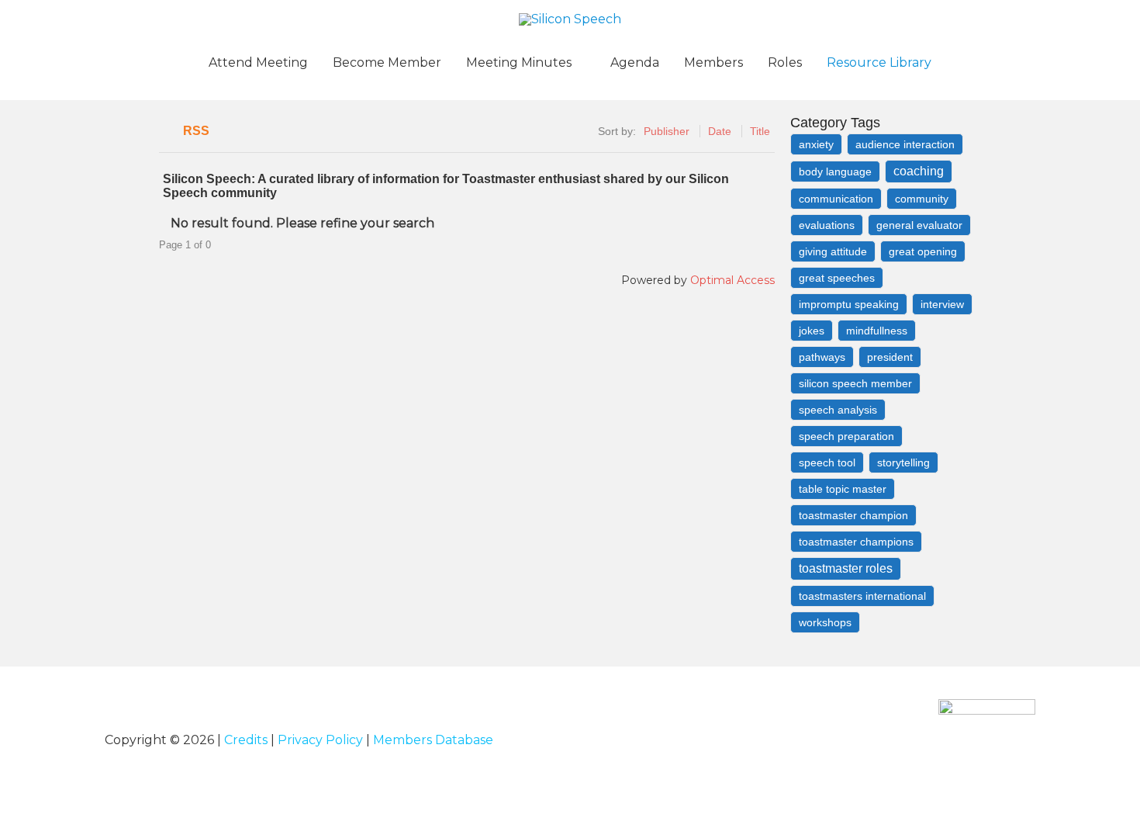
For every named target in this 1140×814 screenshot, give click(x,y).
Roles (785, 62)
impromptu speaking (849, 304)
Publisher (666, 131)
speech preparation (846, 436)
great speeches (837, 278)
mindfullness (876, 330)
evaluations (827, 225)
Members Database (433, 740)
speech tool (827, 462)
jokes (811, 330)
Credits (246, 740)
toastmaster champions (856, 541)
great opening (923, 251)
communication (836, 198)
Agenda (634, 62)
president (890, 357)
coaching (918, 171)
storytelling (903, 462)
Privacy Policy (320, 740)
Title (760, 131)
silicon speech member (855, 383)
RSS (196, 130)
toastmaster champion (853, 515)
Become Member (387, 62)
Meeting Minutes (519, 62)
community (921, 198)
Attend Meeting (258, 62)
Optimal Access (732, 280)
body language (835, 171)
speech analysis (838, 410)
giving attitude (833, 251)
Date (719, 131)
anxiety (816, 144)
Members (713, 62)
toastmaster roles (846, 568)
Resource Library (879, 62)
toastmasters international (862, 596)
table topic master (842, 489)
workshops (825, 622)
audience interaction (905, 144)
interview (942, 304)
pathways (822, 357)
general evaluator (919, 225)
